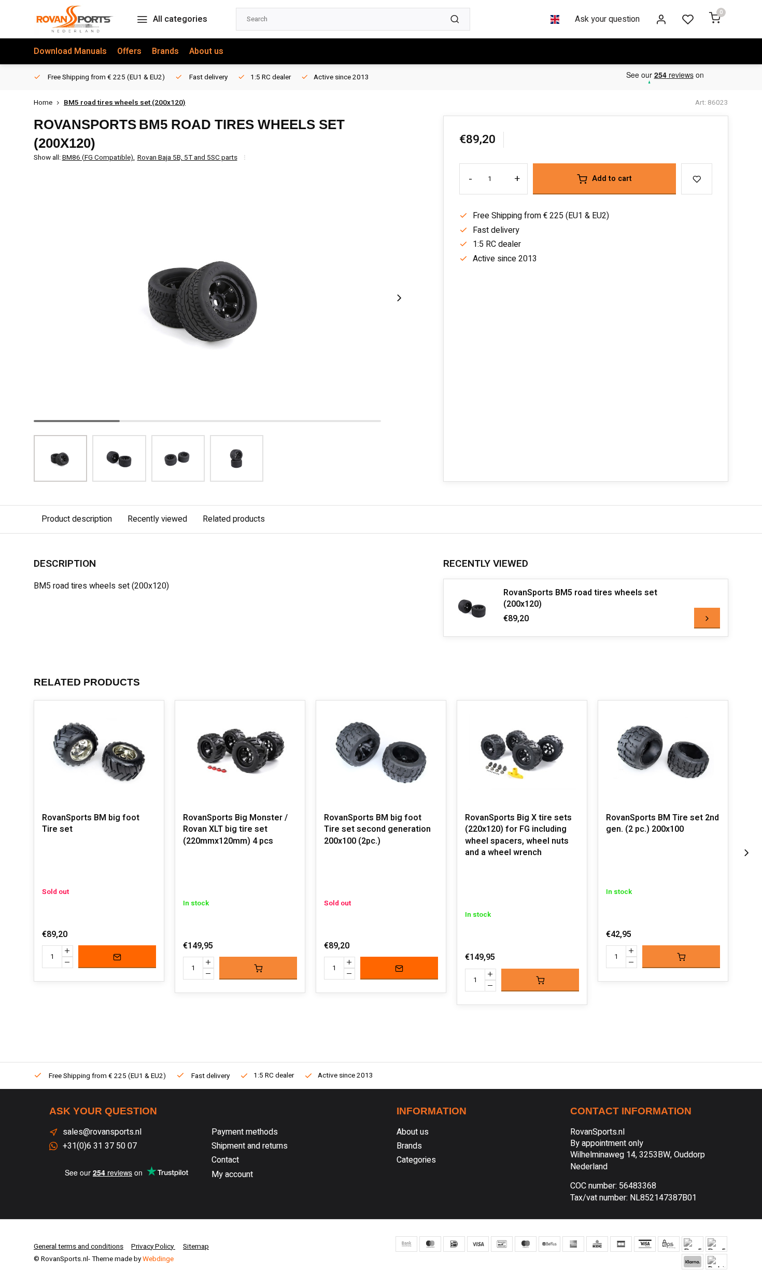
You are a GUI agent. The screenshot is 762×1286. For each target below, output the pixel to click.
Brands (165, 51)
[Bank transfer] (406, 1244)
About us (206, 51)
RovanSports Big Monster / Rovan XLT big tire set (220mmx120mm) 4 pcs (235, 829)
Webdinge (158, 1259)
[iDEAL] (454, 1244)
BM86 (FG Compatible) (98, 158)
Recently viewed (157, 519)
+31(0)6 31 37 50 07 (100, 1146)
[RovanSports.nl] (75, 19)
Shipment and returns (249, 1146)
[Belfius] (549, 1244)
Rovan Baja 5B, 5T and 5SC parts (187, 158)
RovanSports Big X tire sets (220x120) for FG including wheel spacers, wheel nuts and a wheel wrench (518, 835)
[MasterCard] (430, 1244)
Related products (234, 519)
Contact (225, 1160)
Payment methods (244, 1132)
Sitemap (196, 1246)
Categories (416, 1160)
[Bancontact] (502, 1244)
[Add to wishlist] (148, 716)
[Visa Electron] (645, 1244)
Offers (129, 51)
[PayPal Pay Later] (716, 1244)
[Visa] (478, 1244)
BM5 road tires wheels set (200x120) (125, 103)
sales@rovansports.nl (102, 1132)
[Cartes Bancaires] (621, 1244)
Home (43, 103)
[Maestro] (526, 1244)
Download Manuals (70, 51)
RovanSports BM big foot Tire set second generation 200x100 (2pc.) (377, 829)
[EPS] (669, 1244)
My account (232, 1174)
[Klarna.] (692, 1261)
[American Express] (573, 1244)
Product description (76, 519)
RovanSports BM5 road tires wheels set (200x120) (580, 598)
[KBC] (597, 1244)
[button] (399, 298)
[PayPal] (692, 1244)
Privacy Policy (153, 1246)
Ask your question (607, 19)
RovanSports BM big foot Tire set (90, 823)
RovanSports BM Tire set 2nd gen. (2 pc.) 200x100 (662, 823)
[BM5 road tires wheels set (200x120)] (472, 607)
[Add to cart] (258, 968)
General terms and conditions (78, 1246)
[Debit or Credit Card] (716, 1261)
